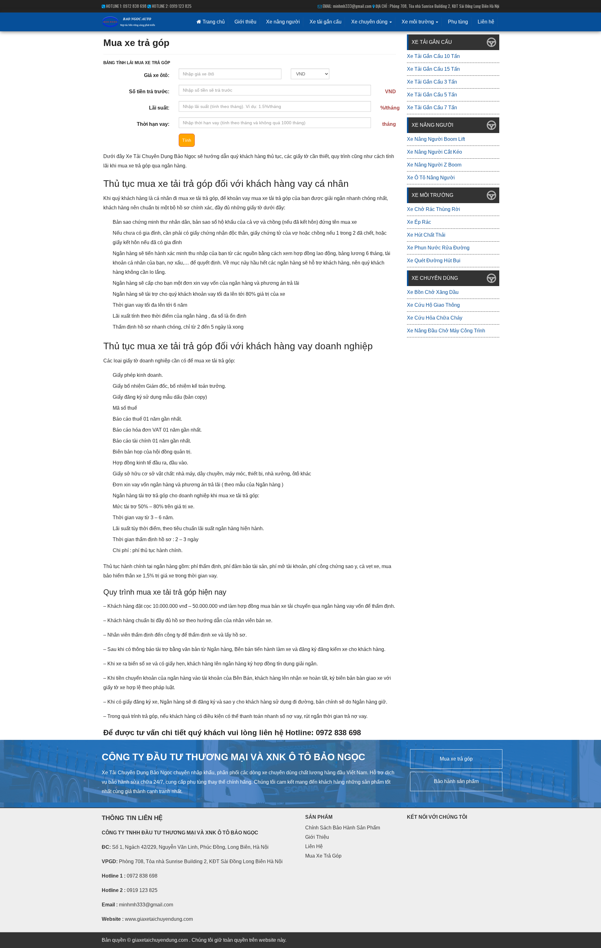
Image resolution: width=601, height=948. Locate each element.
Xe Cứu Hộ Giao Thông (433, 305)
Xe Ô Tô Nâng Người (431, 177)
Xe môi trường (418, 21)
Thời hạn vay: (153, 124)
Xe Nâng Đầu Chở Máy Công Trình (446, 330)
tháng (389, 124)
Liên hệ (486, 21)
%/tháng (390, 107)
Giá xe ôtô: (156, 75)
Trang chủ (213, 21)
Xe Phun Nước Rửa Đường (438, 247)
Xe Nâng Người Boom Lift (436, 139)
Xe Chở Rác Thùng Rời (433, 209)
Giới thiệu (245, 21)
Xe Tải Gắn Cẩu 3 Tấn (432, 82)
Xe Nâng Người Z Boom (434, 164)
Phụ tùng (458, 21)
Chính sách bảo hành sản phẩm (342, 827)
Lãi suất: (159, 107)
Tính (186, 140)
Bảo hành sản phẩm (456, 781)
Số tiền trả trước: (149, 91)
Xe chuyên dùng (370, 21)
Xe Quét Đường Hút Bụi (433, 260)
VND (390, 91)
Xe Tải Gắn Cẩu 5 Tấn (432, 94)
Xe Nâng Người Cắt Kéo (434, 152)
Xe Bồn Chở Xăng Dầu (433, 292)
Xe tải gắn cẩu (326, 21)
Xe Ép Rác (419, 222)
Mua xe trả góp (456, 758)
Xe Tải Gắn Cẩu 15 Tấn (433, 69)
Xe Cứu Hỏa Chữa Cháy (434, 317)
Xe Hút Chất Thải (426, 235)
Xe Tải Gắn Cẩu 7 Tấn (432, 107)
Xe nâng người (283, 21)
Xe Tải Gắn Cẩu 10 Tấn (433, 56)
